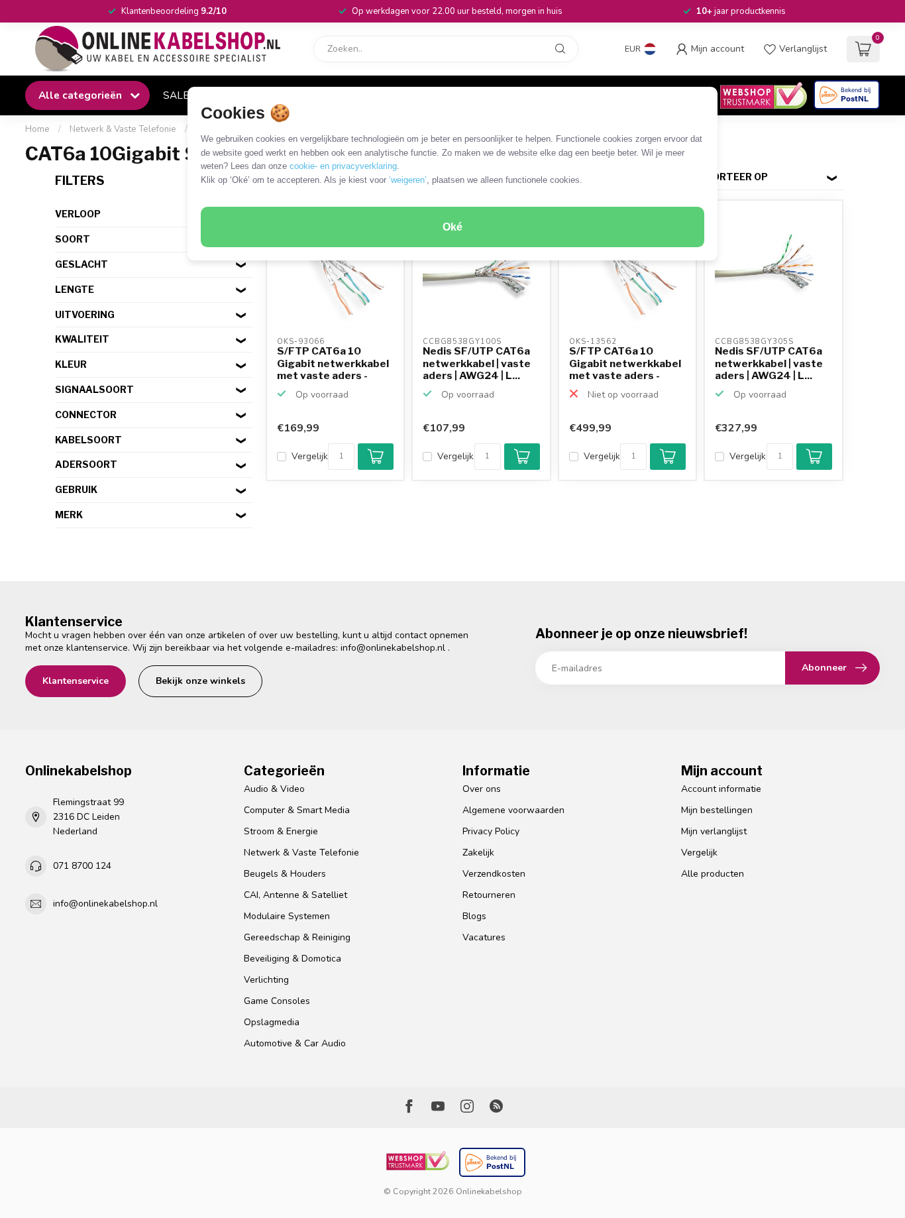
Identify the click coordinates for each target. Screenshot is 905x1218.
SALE (176, 95)
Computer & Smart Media (297, 810)
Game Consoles (277, 1001)
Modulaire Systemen (287, 916)
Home (37, 129)
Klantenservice (75, 681)
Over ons (481, 789)
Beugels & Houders (285, 873)
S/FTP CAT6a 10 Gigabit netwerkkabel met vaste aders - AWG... (333, 363)
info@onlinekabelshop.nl (393, 647)
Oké (452, 227)
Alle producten (712, 873)
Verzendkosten (493, 873)
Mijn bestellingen (717, 810)
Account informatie (721, 789)
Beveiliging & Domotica (292, 958)
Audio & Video (274, 789)
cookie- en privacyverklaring (343, 166)
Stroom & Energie (281, 831)
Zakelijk (478, 852)
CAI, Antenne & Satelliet (295, 895)
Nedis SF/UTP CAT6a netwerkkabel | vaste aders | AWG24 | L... (477, 363)
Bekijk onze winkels (200, 681)
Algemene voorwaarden (513, 810)
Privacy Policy (490, 831)
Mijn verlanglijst (714, 831)
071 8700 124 (82, 865)
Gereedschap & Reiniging (297, 937)
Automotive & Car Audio (295, 1043)
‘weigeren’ (408, 180)
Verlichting (266, 979)
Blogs (474, 916)
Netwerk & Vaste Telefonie (123, 129)
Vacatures (484, 937)
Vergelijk (310, 456)
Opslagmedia (271, 1022)
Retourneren (488, 895)
